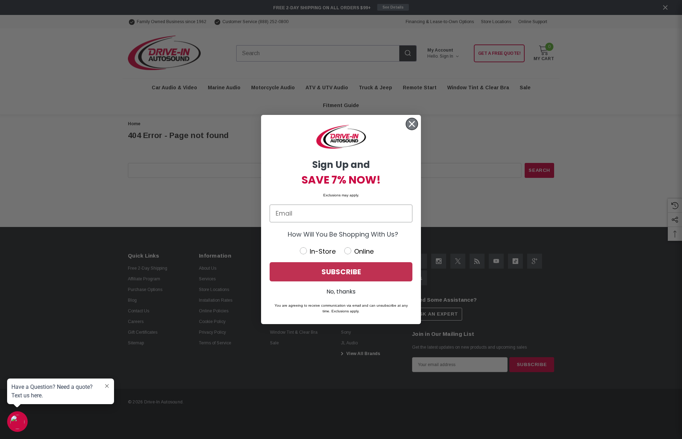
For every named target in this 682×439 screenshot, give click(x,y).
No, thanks (341, 291)
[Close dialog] (412, 124)
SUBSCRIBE (341, 272)
